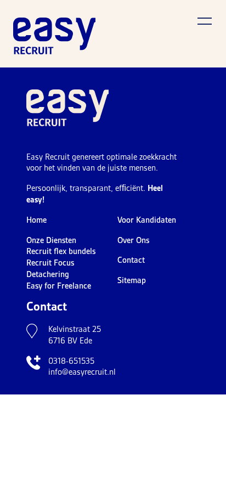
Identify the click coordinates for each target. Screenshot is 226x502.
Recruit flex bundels (60, 251)
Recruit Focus (50, 263)
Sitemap (131, 280)
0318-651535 (71, 361)
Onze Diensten (51, 240)
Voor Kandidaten (146, 220)
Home (36, 220)
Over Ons (133, 240)
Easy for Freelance (58, 286)
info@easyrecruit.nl (82, 372)
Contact (131, 260)
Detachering (47, 274)
